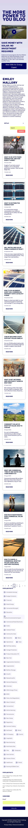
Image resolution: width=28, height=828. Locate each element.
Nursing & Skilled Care (12, 766)
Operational (9, 642)
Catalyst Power (10, 630)
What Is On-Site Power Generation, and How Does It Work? (13, 158)
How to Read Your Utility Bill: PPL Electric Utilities (12, 790)
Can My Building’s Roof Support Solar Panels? (13, 337)
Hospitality (9, 738)
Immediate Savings (11, 592)
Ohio (7, 750)
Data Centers (10, 754)
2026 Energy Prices (11, 690)
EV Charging (9, 734)
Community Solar (11, 634)
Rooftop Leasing (11, 646)
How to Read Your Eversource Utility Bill (14, 783)
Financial (8, 600)
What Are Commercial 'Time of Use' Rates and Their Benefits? (13, 471)
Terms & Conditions (18, 824)
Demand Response (11, 682)
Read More (9, 175)
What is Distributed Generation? (12, 204)
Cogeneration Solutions (13, 662)
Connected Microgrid (12, 608)
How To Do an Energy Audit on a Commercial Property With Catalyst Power (13, 293)
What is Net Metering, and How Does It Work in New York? (13, 381)
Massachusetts (10, 678)
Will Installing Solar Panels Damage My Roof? (13, 248)
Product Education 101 (12, 654)
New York (8, 658)
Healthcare (9, 762)
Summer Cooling (11, 726)
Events (21, 734)
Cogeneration (10, 666)
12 (19, 585)
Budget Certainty (11, 596)
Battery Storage (10, 670)
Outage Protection (11, 650)
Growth (8, 674)
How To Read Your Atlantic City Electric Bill (14, 786)
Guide (8, 626)
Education (9, 612)
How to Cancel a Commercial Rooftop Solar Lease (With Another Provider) (12, 562)
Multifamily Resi (10, 746)
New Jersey (9, 718)
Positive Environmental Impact (12, 618)
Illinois (20, 762)
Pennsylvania (10, 714)
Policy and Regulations (12, 698)
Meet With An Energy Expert (14, 66)
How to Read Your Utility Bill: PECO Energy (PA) (12, 776)
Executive (9, 638)
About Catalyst (10, 702)
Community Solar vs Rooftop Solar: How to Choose (13, 425)
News (19, 638)
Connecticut (9, 706)
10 (14, 585)
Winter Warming (10, 710)
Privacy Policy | (8, 824)
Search (21, 131)
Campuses (18, 750)
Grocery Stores (10, 758)
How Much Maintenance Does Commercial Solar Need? (13, 516)
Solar (20, 642)
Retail (19, 730)
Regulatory (9, 722)
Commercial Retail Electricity (14, 622)
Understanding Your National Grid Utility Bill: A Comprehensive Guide (12, 780)
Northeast (9, 730)
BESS (7, 694)
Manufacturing (10, 742)
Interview (9, 686)
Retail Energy (10, 604)
